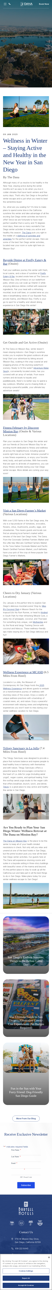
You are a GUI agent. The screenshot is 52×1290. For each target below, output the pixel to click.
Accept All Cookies (26, 1285)
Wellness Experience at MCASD (23, 672)
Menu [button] (6, 4)
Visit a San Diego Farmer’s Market (24, 510)
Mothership (38, 622)
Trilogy (6, 787)
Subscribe (26, 1185)
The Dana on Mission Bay (15, 841)
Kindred (44, 612)
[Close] (49, 1257)
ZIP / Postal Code (26, 1177)
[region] (26, 1272)
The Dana (26, 232)
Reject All (26, 1278)
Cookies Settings (26, 1271)
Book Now (44, 4)
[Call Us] (9, 4)
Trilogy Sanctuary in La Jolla (21, 748)
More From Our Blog (26, 1118)
